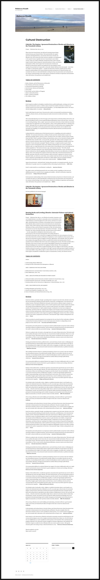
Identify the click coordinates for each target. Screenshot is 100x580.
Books (69, 8)
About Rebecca (48, 8)
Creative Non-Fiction (60, 8)
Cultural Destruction (78, 8)
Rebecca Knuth (21, 9)
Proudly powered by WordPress (27, 574)
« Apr (30, 562)
